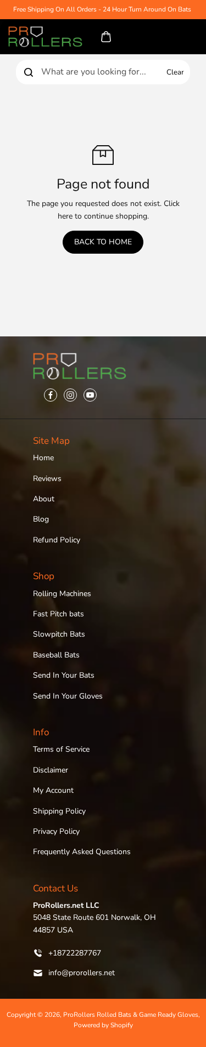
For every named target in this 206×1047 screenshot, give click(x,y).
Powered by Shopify (103, 1025)
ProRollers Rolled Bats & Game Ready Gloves (130, 1014)
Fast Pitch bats (58, 614)
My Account (53, 790)
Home (43, 458)
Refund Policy (56, 540)
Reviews (47, 478)
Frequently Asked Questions (82, 851)
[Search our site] (28, 72)
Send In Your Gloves (68, 696)
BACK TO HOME (103, 242)
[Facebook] (50, 395)
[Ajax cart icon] (106, 36)
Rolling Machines (62, 593)
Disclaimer (50, 770)
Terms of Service (61, 749)
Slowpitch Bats (59, 634)
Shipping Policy (59, 811)
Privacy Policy (56, 831)
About (43, 499)
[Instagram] (70, 395)
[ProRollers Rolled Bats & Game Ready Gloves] (45, 37)
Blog (41, 519)
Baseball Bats (56, 655)
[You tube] (90, 395)
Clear (175, 72)
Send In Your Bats (63, 675)
